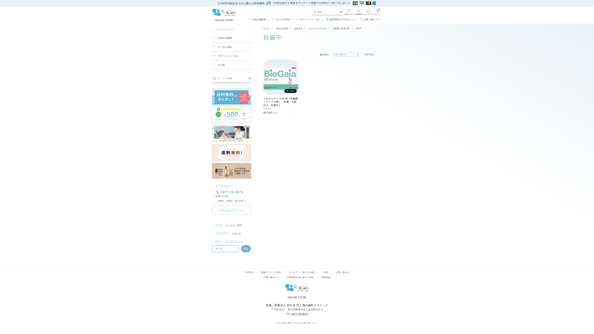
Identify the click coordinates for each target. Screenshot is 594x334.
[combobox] (328, 12)
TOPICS (228, 234)
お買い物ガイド (271, 277)
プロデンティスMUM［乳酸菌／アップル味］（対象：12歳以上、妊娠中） (280, 102)
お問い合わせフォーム (231, 210)
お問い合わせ (342, 272)
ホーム (266, 28)
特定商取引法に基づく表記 (300, 277)
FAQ (229, 225)
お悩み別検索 (282, 28)
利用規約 (326, 277)
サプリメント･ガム (318, 28)
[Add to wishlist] (295, 112)
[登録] (246, 248)
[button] (258, 19)
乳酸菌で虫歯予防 (341, 28)
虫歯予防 (298, 28)
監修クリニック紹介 (271, 272)
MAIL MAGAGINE (230, 242)
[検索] (341, 12)
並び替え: (324, 54)
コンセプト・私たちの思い (302, 272)
